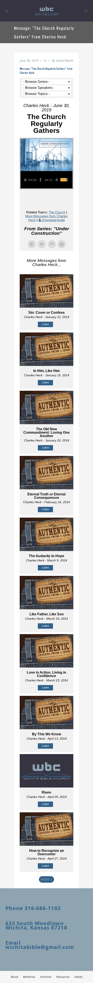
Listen (45, 324)
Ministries (29, 977)
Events (79, 977)
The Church (57, 212)
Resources (63, 977)
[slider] (40, 179)
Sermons (45, 977)
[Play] (25, 179)
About (14, 977)
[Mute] (56, 179)
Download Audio (53, 220)
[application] (46, 179)
